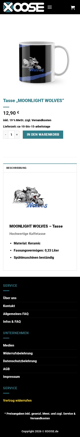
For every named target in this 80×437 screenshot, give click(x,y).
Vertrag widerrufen (17, 400)
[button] (49, 7)
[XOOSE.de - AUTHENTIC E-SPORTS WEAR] (23, 7)
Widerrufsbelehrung (18, 353)
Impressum (11, 377)
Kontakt (9, 306)
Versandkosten (41, 120)
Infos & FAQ (12, 322)
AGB (6, 369)
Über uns (9, 298)
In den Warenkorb (43, 134)
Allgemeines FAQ (16, 314)
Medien (8, 345)
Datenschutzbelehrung (20, 361)
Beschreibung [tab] (16, 167)
